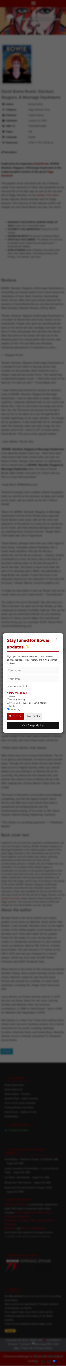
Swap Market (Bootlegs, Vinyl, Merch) (28, 703)
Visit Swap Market (33, 725)
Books (12, 706)
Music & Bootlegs (18, 699)
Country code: (14, 686)
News (12, 696)
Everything (14, 709)
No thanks (33, 716)
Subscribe (15, 716)
